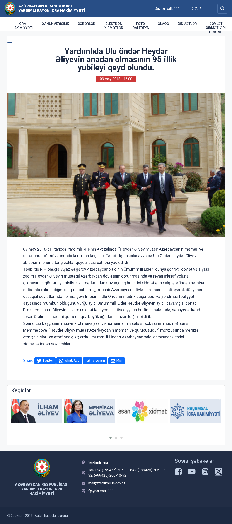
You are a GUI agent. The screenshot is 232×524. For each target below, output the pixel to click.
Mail (119, 360)
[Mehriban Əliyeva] (89, 411)
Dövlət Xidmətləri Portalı (216, 28)
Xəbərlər (86, 24)
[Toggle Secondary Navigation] (9, 44)
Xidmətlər (187, 24)
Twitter (48, 360)
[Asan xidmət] (142, 411)
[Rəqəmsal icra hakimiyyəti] (195, 411)
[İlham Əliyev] (36, 411)
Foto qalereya (140, 26)
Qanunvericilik (55, 24)
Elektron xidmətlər (113, 26)
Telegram (98, 360)
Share (28, 360)
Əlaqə (163, 24)
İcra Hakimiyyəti (22, 26)
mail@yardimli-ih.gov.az (107, 483)
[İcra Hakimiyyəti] (10, 8)
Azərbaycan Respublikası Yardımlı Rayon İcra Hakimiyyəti (51, 8)
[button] (110, 437)
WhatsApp (72, 360)
